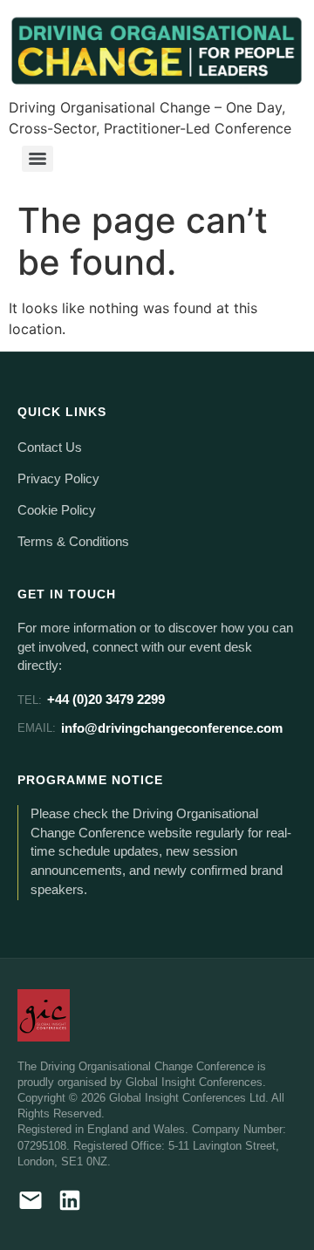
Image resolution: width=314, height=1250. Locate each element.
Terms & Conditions (73, 542)
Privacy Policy (58, 479)
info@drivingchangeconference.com (150, 728)
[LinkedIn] (70, 1203)
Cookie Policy (56, 510)
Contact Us (49, 447)
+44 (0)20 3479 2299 (91, 699)
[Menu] (37, 159)
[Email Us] (30, 1203)
